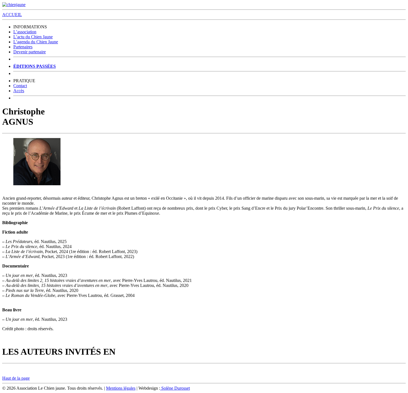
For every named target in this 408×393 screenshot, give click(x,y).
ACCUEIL (12, 14)
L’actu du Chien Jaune (33, 36)
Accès (18, 90)
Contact (20, 85)
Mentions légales (120, 388)
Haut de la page (16, 378)
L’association (24, 31)
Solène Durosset (175, 388)
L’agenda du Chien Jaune (35, 41)
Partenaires (22, 46)
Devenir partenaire (29, 51)
